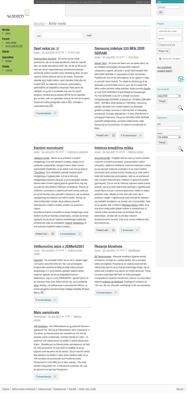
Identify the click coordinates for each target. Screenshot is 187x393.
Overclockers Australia (45, 58)
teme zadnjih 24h (14, 45)
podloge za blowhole (112, 281)
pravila (9, 69)
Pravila (5, 388)
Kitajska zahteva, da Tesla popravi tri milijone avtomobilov (76, 1)
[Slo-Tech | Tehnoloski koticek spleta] (18, 14)
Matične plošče (135, 151)
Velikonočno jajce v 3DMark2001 (59, 246)
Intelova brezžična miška (114, 147)
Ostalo (5, 66)
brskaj (9, 60)
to (74, 72)
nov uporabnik (164, 67)
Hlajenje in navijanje (78, 151)
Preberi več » (103, 135)
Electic (147, 88)
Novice (6, 29)
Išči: (39, 35)
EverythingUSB (102, 157)
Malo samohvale (46, 312)
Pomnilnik (133, 56)
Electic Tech (101, 63)
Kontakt (72, 388)
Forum (5, 38)
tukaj (36, 285)
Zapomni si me (167, 44)
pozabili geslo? (164, 70)
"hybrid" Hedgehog (74, 222)
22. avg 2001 (48, 52)
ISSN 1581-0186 (87, 388)
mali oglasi (11, 42)
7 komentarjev (43, 113)
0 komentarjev (129, 135)
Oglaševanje (59, 388)
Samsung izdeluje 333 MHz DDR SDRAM (119, 50)
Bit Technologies (103, 256)
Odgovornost (44, 388)
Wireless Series (130, 204)
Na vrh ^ (181, 388)
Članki (5, 51)
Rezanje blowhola (108, 246)
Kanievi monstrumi (48, 147)
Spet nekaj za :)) (46, 48)
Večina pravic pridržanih (24, 388)
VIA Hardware (41, 326)
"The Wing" (39, 172)
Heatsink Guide (41, 157)
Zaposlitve (8, 57)
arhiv (8, 33)
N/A (78, 52)
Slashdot (38, 260)
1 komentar (127, 230)
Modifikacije (134, 250)
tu (71, 326)
